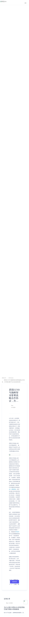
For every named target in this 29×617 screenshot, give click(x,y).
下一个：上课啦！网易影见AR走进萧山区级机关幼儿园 (14, 584)
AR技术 (17, 531)
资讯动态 (11, 378)
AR (9, 489)
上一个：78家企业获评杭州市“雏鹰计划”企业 (14, 580)
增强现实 (14, 489)
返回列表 (14, 581)
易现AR (4, 378)
